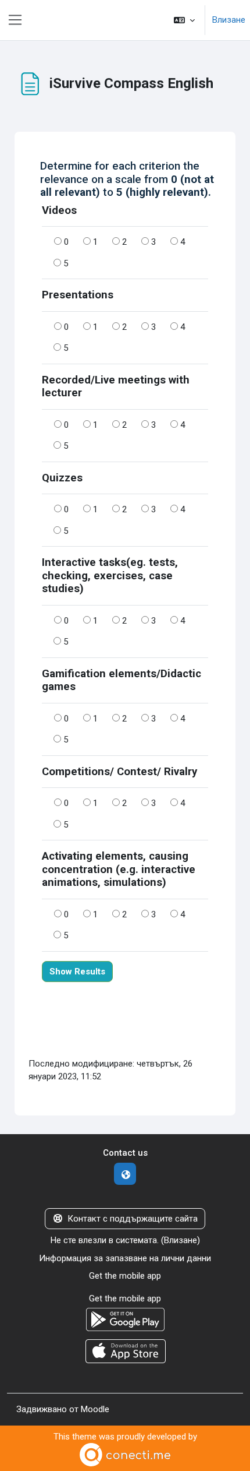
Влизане (228, 20)
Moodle (95, 1409)
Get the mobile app (125, 1276)
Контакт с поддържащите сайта (132, 1218)
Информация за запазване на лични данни (125, 1258)
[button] (184, 20)
